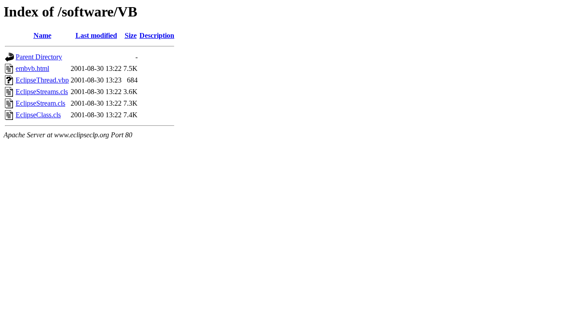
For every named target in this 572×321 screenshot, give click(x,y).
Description (156, 35)
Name (42, 35)
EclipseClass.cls (38, 115)
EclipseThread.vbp (42, 80)
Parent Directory (39, 57)
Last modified (96, 35)
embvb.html (32, 68)
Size (131, 35)
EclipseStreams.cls (42, 91)
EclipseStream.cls (40, 103)
